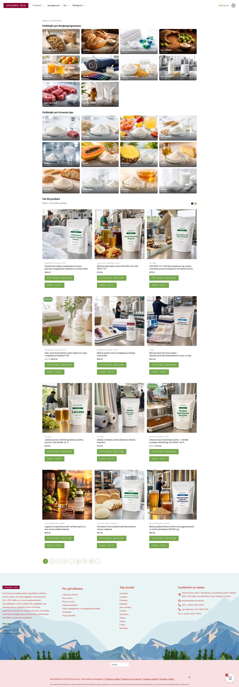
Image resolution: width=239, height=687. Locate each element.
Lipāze (122, 621)
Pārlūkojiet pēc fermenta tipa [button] (57, 112)
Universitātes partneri (10, 630)
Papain (123, 617)
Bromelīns (124, 614)
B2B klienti (6, 627)
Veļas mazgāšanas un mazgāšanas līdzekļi (81, 608)
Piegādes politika (166, 679)
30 (78, 561)
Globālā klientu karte (10, 633)
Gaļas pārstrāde (69, 605)
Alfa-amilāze (125, 607)
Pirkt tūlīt (54, 285)
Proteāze (123, 600)
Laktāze (123, 611)
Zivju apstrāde (68, 615)
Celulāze (123, 597)
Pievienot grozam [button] (59, 278)
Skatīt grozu (224, 5)
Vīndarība (66, 612)
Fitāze (122, 624)
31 (85, 561)
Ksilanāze (124, 628)
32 (91, 561)
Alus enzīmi (67, 598)
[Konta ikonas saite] (233, 5)
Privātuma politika (112, 679)
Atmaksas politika (150, 679)
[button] (42, 5)
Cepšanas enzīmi (70, 594)
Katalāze (123, 604)
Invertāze (124, 593)
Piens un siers (68, 601)
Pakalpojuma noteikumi (131, 679)
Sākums (45, 20)
